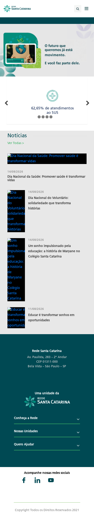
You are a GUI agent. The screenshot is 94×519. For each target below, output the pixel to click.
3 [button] (47, 116)
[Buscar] (77, 8)
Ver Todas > (15, 143)
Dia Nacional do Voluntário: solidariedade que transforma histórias (49, 203)
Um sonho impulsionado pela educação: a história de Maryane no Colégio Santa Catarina (54, 251)
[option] (48, 102)
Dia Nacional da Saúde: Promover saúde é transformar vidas (46, 178)
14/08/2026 (15, 172)
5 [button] (54, 116)
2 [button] (43, 116)
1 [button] (39, 116)
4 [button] (50, 116)
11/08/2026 (36, 309)
